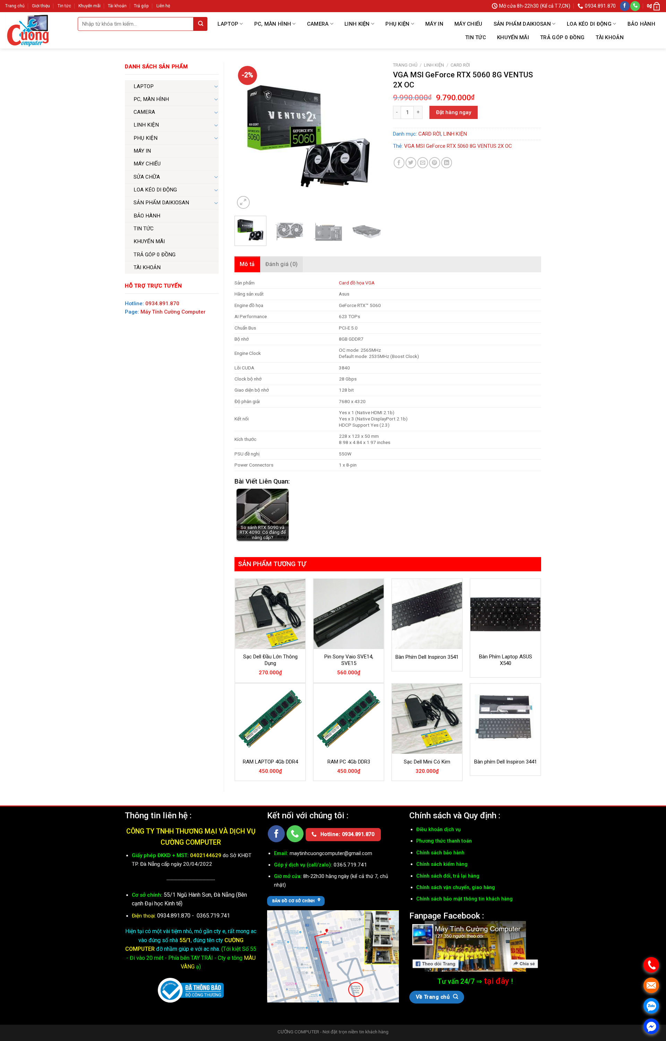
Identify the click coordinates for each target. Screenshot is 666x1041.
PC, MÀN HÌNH (272, 24)
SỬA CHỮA (147, 177)
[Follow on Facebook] (625, 6)
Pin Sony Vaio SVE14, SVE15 (348, 660)
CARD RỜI (460, 65)
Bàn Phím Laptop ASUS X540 (505, 660)
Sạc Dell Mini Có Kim (427, 762)
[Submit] (200, 24)
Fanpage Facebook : (446, 916)
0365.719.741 (213, 915)
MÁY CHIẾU (468, 24)
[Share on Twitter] (410, 162)
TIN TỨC (475, 37)
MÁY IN (434, 24)
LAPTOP (227, 24)
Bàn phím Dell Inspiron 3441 (505, 762)
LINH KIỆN (357, 24)
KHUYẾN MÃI (513, 37)
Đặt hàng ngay (453, 112)
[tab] (247, 264)
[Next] (371, 136)
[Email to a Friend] (422, 162)
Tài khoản (117, 5)
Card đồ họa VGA (357, 282)
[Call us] (635, 6)
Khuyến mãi (89, 5)
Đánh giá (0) (281, 264)
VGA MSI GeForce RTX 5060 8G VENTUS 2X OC (458, 146)
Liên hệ (163, 5)
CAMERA (318, 24)
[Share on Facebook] (399, 162)
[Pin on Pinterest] (434, 162)
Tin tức (64, 5)
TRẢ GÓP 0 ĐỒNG (562, 37)
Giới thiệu (41, 5)
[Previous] (246, 136)
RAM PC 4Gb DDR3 (348, 762)
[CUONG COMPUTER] (33, 30)
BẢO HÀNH (641, 24)
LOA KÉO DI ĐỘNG (589, 24)
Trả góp (141, 5)
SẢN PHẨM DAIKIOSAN (522, 24)
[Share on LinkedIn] (446, 162)
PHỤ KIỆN (397, 24)
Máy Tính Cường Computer (173, 312)
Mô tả (247, 264)
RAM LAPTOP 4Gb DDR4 (270, 762)
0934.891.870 (162, 303)
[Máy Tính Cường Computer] (475, 946)
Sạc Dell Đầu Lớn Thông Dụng (270, 660)
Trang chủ (15, 5)
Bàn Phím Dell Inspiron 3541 (427, 657)
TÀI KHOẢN (610, 37)
